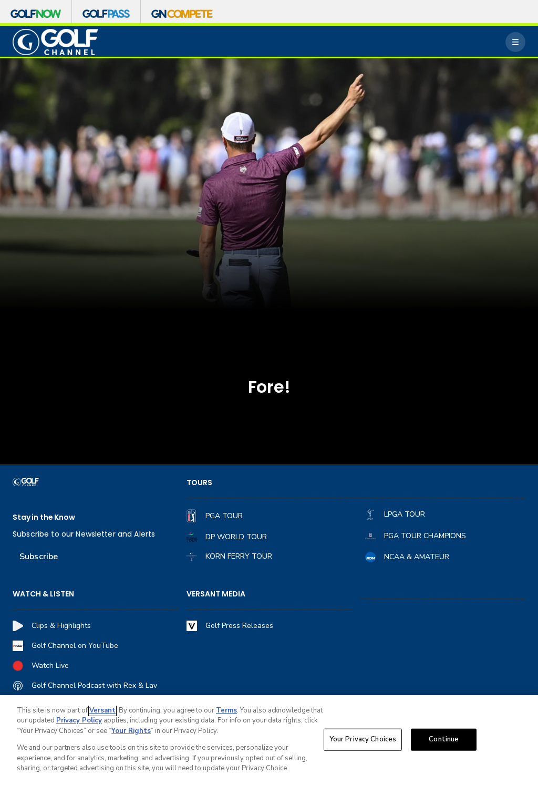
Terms (226, 710)
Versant (102, 710)
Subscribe (38, 556)
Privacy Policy (79, 720)
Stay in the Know (44, 517)
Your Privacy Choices (363, 739)
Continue (444, 739)
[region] (269, 740)
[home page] (55, 42)
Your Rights (131, 731)
